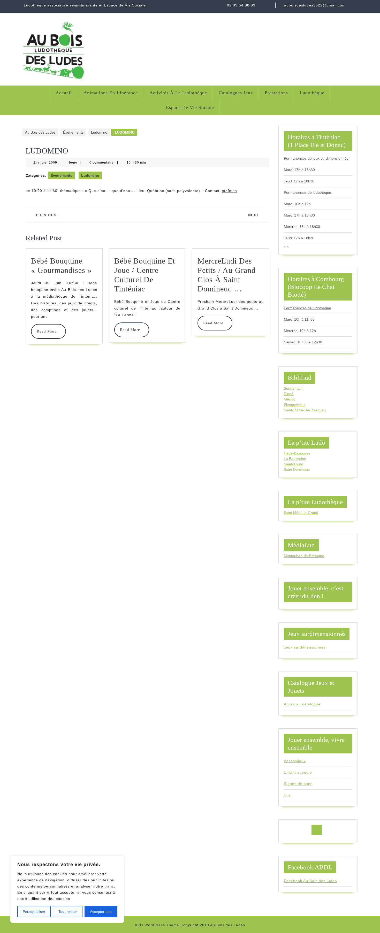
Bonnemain (293, 388)
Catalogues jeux (236, 92)
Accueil (64, 92)
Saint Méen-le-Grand (301, 513)
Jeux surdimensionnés (305, 647)
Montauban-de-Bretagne (304, 556)
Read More (48, 331)
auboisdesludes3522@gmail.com (315, 5)
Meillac (289, 399)
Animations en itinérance (110, 92)
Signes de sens (298, 784)
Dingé (288, 394)
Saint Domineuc (297, 469)
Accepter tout (101, 911)
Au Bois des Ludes (40, 132)
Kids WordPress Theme (157, 925)
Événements (73, 132)
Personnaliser (34, 911)
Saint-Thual (293, 464)
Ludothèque (312, 92)
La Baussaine (295, 459)
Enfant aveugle (298, 772)
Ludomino (99, 132)
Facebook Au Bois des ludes (310, 881)
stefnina (229, 191)
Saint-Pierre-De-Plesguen (305, 410)
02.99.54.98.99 (241, 5)
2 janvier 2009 (45, 162)
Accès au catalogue (302, 704)
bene (73, 162)
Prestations (276, 92)
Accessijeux (295, 761)
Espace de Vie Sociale (190, 107)
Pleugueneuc (294, 405)
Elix (287, 795)
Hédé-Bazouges (297, 453)
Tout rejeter (67, 911)
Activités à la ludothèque (178, 92)
